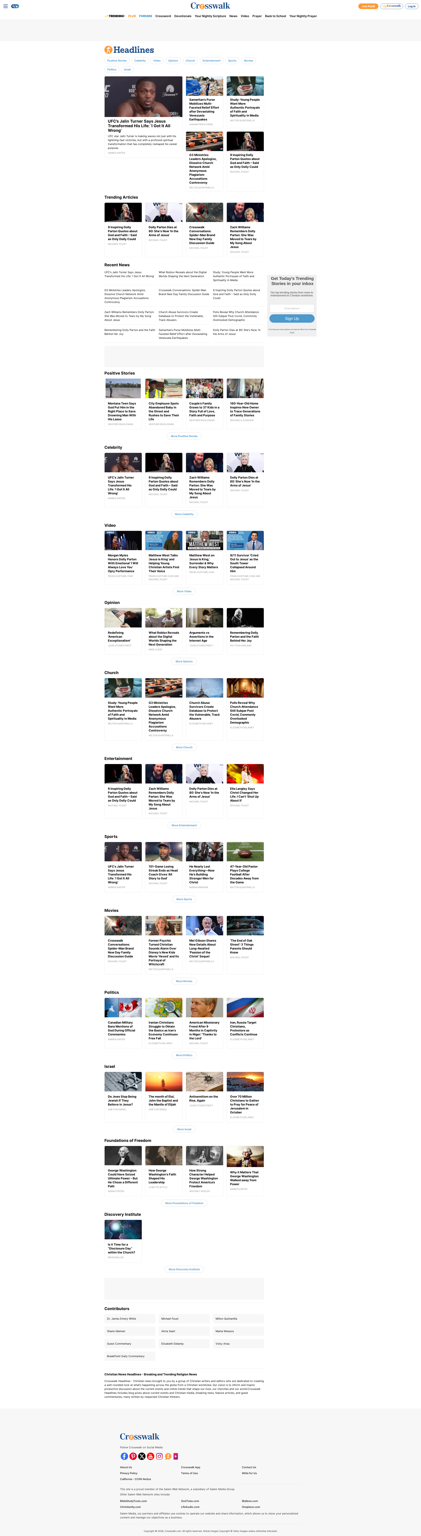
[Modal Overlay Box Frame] (292, 306)
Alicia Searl (168, 1331)
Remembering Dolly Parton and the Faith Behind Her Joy (129, 332)
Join (368, 6)
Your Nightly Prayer (303, 16)
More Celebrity (184, 514)
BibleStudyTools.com (133, 1501)
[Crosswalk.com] (210, 5)
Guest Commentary (119, 1343)
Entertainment (212, 60)
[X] (142, 1456)
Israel (127, 69)
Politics (111, 69)
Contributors (116, 1308)
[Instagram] (159, 1456)
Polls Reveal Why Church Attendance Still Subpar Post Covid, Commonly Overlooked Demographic (236, 316)
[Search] (15, 6)
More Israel (184, 1129)
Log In (412, 6)
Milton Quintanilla (226, 1318)
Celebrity (140, 60)
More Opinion (184, 661)
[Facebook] (124, 1456)
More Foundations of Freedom (184, 1203)
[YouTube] (150, 1456)
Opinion (173, 60)
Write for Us (249, 1473)
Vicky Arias (223, 1343)
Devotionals (182, 16)
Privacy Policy (128, 1473)
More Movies (184, 981)
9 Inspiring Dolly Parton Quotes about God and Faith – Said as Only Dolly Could (236, 294)
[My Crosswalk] (391, 6)
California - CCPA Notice (135, 1479)
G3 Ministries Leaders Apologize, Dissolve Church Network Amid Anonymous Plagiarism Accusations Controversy (126, 296)
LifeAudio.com (190, 1507)
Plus (132, 16)
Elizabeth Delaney (172, 1343)
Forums (145, 16)
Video (245, 16)
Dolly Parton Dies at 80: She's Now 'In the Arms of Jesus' (236, 332)
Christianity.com (130, 1507)
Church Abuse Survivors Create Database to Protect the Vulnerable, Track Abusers (181, 316)
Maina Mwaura (225, 1331)
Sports (232, 60)
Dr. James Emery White (121, 1318)
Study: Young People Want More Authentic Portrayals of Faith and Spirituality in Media (233, 276)
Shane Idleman (116, 1331)
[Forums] (168, 1456)
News (233, 16)
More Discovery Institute (184, 1269)
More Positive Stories (184, 436)
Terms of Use (189, 1473)
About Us (126, 1467)
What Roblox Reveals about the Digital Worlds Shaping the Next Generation (183, 274)
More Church (184, 747)
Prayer (257, 16)
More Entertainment (184, 825)
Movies (248, 60)
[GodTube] (176, 1456)
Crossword (163, 16)
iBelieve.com (250, 1501)
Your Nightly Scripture (210, 16)
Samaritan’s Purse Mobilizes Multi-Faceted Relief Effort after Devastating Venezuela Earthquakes (183, 333)
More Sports (184, 899)
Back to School (275, 16)
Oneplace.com (251, 1507)
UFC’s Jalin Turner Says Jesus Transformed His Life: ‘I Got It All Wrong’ (129, 274)
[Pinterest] (133, 1456)
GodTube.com (190, 1501)
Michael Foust (169, 1318)
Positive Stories (117, 60)
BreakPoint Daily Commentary (126, 1356)
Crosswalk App (190, 1467)
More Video (184, 591)
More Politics (184, 1055)
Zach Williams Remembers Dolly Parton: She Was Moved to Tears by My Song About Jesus (129, 316)
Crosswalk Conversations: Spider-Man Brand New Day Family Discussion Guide (184, 292)
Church (190, 60)
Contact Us (249, 1467)
